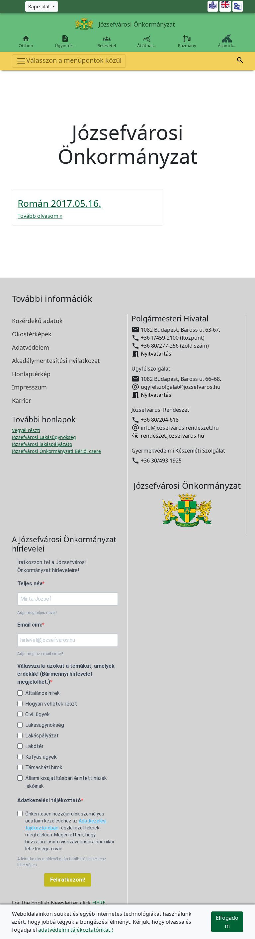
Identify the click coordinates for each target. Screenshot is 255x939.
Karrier (21, 400)
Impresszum (29, 387)
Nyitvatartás (156, 353)
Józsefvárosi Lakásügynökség (44, 437)
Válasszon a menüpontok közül (74, 60)
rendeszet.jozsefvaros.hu (172, 435)
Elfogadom (227, 921)
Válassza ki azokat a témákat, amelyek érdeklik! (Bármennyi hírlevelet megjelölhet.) (66, 674)
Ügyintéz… (65, 41)
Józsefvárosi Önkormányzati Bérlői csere (56, 451)
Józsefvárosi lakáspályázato (42, 444)
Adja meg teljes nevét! (37, 612)
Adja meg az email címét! (40, 653)
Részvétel (106, 41)
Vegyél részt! (26, 430)
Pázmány (187, 45)
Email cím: (29, 625)
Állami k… (227, 45)
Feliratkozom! (67, 880)
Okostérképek (31, 334)
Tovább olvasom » (40, 215)
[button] (240, 60)
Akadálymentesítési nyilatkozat (56, 361)
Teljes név (29, 583)
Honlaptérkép (31, 374)
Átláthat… (146, 41)
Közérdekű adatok (37, 321)
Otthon (26, 41)
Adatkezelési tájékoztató (49, 800)
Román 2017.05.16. (59, 203)
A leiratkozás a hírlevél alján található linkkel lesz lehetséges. (61, 862)
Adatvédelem (30, 347)
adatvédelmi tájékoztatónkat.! (75, 929)
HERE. (99, 902)
